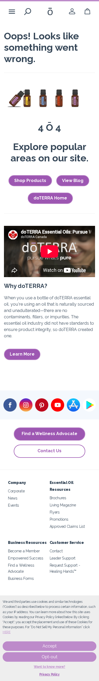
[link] (72, 11)
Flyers (55, 512)
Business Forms (21, 578)
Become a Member (24, 551)
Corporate (16, 491)
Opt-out (49, 656)
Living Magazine (63, 505)
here (7, 632)
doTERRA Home (50, 197)
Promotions (59, 519)
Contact (56, 551)
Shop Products (30, 180)
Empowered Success (25, 558)
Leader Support (63, 558)
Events (13, 505)
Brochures (58, 498)
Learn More (22, 354)
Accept (49, 646)
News (12, 498)
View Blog (72, 180)
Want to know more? (49, 667)
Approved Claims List (67, 526)
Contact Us (49, 450)
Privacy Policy (49, 674)
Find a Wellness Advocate (49, 433)
